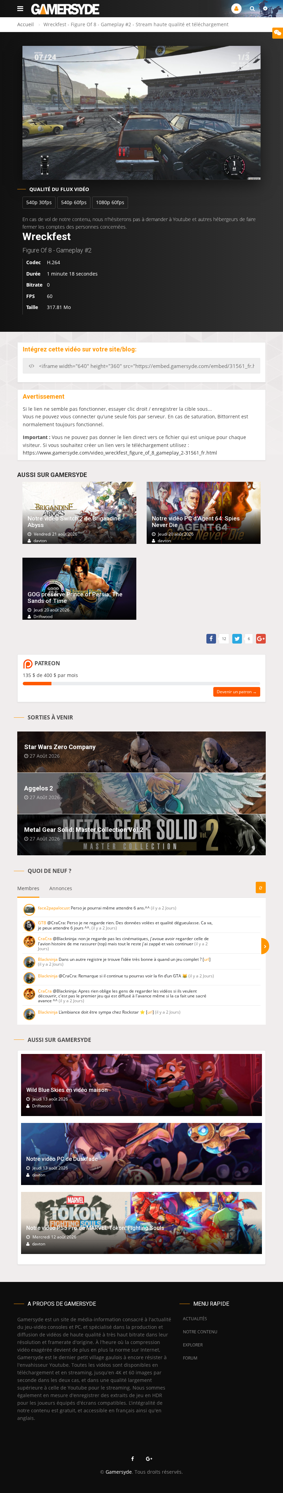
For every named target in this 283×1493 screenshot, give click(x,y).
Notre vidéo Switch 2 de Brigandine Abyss (74, 521)
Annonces (60, 888)
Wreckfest (46, 236)
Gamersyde (119, 1472)
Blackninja (48, 959)
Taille (32, 307)
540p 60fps (74, 202)
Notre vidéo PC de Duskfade (62, 1159)
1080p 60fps (110, 202)
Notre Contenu (198, 1332)
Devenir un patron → (237, 692)
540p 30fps (39, 202)
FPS (30, 296)
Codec (33, 262)
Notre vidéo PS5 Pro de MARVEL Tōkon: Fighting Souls (95, 1228)
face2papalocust (54, 908)
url (206, 959)
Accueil (25, 24)
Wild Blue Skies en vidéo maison (67, 1090)
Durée (33, 273)
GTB (42, 923)
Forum (190, 1358)
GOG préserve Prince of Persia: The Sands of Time (75, 597)
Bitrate (34, 284)
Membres (28, 888)
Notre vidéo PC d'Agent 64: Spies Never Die (196, 521)
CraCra (45, 939)
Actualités (195, 1319)
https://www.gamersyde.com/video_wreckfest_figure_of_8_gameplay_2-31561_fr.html (120, 452)
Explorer (193, 1345)
